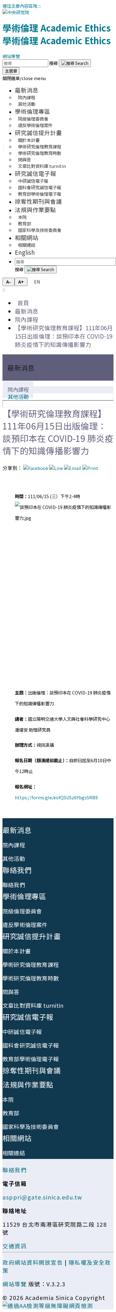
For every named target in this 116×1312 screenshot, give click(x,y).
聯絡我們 (17, 870)
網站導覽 (11, 56)
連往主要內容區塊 (19, 5)
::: (39, 5)
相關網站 (26, 237)
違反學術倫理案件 (35, 125)
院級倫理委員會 (22, 911)
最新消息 (26, 90)
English (25, 252)
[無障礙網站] (47, 1305)
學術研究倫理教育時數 (39, 153)
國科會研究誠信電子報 (30, 1045)
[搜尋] (75, 63)
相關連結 (26, 244)
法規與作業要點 (35, 209)
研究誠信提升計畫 (38, 132)
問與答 (10, 992)
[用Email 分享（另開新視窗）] (72, 468)
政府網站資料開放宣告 (32, 1262)
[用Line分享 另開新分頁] (56, 468)
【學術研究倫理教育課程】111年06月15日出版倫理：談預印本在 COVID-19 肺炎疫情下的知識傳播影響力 (64, 335)
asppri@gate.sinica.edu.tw (42, 1197)
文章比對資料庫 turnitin (42, 166)
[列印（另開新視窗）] (90, 468)
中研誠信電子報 (22, 1032)
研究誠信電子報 (35, 173)
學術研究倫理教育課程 (30, 964)
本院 (8, 1099)
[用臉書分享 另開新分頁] (35, 468)
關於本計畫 (16, 951)
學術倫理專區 (32, 111)
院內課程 (26, 319)
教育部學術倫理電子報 (39, 193)
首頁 (22, 302)
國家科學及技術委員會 (39, 230)
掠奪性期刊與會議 (38, 201)
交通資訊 (14, 1246)
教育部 (10, 1113)
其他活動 (26, 103)
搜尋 (54, 63)
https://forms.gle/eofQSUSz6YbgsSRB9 (56, 797)
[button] (24, 78)
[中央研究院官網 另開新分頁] (15, 12)
